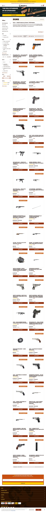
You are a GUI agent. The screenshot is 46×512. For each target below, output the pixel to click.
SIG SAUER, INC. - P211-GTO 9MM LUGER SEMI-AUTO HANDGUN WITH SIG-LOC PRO (20, 56)
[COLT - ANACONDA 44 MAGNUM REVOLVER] (20, 366)
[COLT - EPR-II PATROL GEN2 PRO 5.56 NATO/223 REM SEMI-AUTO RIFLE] (36, 126)
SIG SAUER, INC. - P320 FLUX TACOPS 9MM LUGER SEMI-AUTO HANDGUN (20, 163)
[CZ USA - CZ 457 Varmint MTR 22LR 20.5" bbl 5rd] (20, 234)
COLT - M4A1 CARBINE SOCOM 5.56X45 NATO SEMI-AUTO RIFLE (20, 323)
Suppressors (15, 25)
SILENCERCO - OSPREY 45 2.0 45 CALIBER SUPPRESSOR (36, 456)
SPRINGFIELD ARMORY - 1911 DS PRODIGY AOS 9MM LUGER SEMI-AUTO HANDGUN (36, 375)
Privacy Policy (13, 510)
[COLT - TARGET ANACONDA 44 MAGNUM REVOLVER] (20, 393)
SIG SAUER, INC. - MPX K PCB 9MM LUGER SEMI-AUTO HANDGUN (19, 190)
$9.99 (4, 76)
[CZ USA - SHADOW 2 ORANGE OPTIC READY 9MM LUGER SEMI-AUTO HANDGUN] (36, 46)
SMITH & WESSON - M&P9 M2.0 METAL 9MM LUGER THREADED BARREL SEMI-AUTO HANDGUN (36, 296)
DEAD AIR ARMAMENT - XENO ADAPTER (19, 349)
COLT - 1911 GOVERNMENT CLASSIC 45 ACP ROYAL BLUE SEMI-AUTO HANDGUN (19, 136)
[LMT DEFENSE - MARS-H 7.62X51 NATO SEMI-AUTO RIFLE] (36, 73)
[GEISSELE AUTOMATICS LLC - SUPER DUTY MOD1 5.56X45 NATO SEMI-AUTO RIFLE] (20, 207)
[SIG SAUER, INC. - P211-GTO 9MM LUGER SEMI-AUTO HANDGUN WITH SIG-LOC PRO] (20, 46)
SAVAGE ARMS (17, 26)
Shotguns (19, 25)
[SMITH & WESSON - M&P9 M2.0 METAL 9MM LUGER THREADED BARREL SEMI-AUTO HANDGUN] (36, 286)
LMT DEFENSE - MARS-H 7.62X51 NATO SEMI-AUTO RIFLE (36, 82)
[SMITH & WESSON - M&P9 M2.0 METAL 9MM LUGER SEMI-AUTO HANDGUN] (20, 286)
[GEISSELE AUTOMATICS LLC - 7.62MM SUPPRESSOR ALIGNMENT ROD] (36, 207)
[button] (3, 5)
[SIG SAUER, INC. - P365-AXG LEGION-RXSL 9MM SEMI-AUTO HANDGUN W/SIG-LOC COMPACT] (36, 100)
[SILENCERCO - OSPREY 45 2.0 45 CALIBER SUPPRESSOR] (36, 446)
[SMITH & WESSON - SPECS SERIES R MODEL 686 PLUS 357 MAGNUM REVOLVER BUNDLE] (20, 259)
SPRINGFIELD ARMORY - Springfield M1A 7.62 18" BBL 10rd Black (35, 269)
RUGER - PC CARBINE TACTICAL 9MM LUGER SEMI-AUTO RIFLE (36, 243)
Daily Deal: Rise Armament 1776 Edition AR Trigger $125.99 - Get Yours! (23, 3)
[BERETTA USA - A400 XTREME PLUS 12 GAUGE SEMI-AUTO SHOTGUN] (36, 393)
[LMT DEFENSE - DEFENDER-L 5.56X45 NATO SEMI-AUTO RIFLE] (36, 180)
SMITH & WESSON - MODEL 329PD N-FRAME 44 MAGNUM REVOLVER (19, 456)
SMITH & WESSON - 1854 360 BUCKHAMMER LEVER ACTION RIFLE (19, 429)
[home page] (23, 6)
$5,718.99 (9, 76)
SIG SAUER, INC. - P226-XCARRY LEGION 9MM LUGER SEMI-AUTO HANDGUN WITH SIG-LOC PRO (36, 323)
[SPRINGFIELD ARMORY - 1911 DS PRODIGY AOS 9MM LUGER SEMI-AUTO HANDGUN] (36, 366)
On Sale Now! (13, 15)
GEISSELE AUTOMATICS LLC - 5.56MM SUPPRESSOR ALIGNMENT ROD (19, 109)
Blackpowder (24, 25)
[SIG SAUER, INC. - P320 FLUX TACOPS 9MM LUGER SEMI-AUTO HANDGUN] (20, 153)
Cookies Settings (31, 509)
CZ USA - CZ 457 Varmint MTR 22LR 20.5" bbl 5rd (19, 243)
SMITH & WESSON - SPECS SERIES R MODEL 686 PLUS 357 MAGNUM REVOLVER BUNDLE (20, 269)
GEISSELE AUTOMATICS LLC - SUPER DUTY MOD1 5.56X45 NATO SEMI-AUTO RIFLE (19, 216)
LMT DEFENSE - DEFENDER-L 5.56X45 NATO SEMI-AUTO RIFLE (36, 189)
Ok (38, 509)
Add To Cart (20, 62)
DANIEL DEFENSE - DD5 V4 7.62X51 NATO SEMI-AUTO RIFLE (36, 163)
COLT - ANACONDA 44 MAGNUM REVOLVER (20, 375)
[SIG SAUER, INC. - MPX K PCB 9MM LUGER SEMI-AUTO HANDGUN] (20, 180)
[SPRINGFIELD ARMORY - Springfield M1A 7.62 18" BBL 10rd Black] (36, 259)
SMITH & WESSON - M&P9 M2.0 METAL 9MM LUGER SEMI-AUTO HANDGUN (20, 296)
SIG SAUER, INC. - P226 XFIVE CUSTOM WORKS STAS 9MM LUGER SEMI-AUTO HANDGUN (19, 82)
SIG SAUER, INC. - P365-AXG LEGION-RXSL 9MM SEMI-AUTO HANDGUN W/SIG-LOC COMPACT (36, 109)
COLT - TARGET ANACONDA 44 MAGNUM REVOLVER (19, 402)
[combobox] (4, 57)
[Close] (45, 510)
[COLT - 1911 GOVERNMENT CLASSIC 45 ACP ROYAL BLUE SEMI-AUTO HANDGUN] (20, 126)
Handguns (38, 24)
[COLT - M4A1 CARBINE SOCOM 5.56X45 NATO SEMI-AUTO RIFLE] (20, 313)
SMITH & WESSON (23, 26)
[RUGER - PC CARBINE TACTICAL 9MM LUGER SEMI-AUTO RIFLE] (36, 234)
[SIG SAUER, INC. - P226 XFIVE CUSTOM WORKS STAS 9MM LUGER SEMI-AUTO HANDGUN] (20, 73)
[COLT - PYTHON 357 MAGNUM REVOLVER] (36, 340)
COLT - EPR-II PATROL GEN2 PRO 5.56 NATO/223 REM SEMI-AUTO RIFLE (36, 136)
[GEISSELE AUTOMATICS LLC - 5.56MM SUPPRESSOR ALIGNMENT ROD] (20, 100)
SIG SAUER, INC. (31, 26)
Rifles (41, 24)
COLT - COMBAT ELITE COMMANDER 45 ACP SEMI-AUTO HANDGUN (36, 429)
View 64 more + (4, 72)
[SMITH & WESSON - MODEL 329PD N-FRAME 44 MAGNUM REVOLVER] (20, 446)
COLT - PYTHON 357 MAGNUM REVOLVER (35, 349)
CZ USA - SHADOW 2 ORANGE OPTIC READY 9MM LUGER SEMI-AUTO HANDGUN (36, 56)
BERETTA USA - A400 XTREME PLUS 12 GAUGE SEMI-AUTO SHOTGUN (35, 402)
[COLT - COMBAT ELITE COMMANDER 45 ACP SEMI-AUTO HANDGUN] (36, 419)
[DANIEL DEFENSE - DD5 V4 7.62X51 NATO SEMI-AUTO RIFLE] (36, 153)
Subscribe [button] (23, 483)
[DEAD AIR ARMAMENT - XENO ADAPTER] (20, 340)
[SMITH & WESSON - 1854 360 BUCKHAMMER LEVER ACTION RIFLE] (20, 419)
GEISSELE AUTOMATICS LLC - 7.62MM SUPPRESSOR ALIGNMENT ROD (35, 216)
